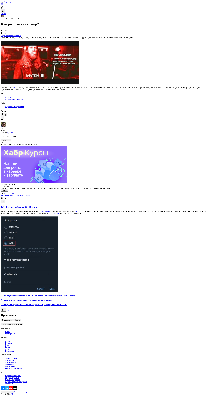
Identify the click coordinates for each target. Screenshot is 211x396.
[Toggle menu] (2, 2)
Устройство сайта (11, 358)
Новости (8, 343)
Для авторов (10, 360)
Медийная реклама (12, 378)
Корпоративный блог (13, 376)
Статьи (8, 341)
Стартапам (9, 384)
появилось (56, 213)
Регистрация (10, 334)
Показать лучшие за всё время (12, 324)
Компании (9, 347)
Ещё (7, 310)
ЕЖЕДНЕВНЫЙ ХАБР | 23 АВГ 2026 (15, 195)
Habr (13, 394)
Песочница (9, 351)
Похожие (17, 320)
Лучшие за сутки (7, 320)
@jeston (10, 133)
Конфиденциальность (13, 368)
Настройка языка (7, 392)
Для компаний (10, 362)
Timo (13, 88)
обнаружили (78, 211)
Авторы (8, 349)
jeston (3, 19)
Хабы (7, 345)
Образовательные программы (16, 382)
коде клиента (47, 211)
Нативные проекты (12, 380)
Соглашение (10, 366)
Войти (7, 332)
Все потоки (8, 2)
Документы (9, 364)
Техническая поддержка (23, 392)
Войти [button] (3, 14)
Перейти (4, 190)
